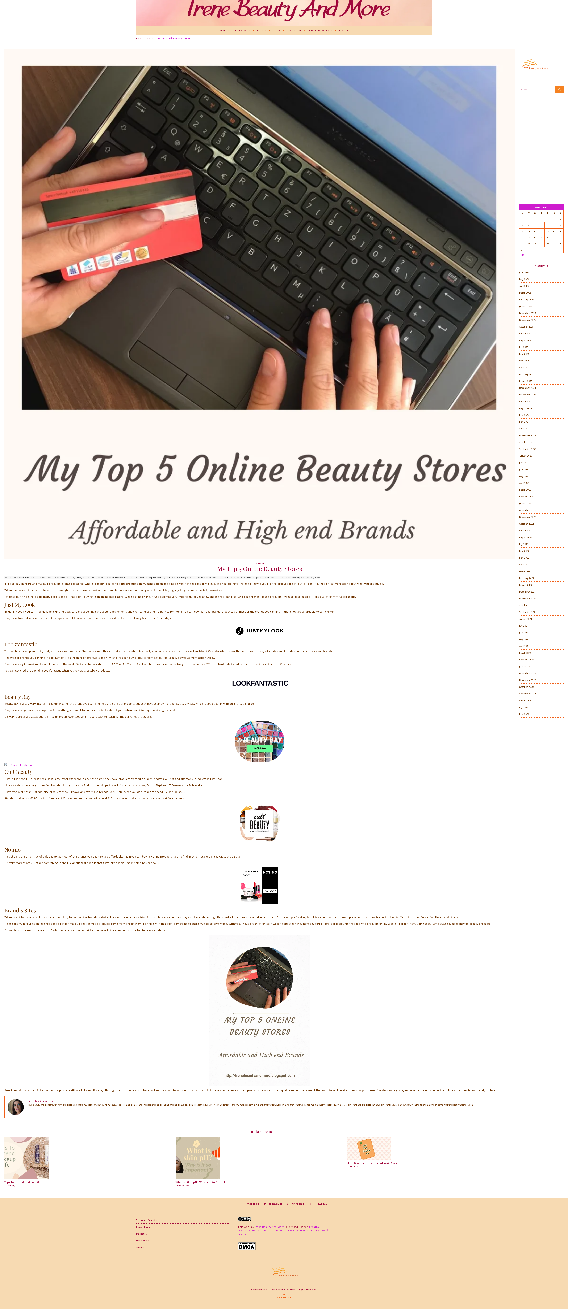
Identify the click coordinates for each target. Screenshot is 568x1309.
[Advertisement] (541, 144)
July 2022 (524, 544)
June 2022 (524, 550)
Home (222, 30)
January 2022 (525, 584)
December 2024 (527, 387)
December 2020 (527, 673)
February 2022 (526, 578)
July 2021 (524, 625)
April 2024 (524, 428)
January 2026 (525, 306)
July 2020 (524, 707)
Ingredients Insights (320, 30)
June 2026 (524, 272)
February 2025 (526, 374)
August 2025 (525, 340)
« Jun (521, 254)
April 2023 (524, 482)
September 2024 (528, 401)
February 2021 (526, 659)
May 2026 (524, 279)
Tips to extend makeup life (22, 1182)
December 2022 (527, 510)
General (149, 38)
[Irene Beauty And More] (284, 1271)
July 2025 (524, 347)
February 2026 (526, 299)
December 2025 (527, 313)
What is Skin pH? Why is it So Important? (203, 1182)
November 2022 (527, 516)
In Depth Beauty (241, 30)
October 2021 (526, 605)
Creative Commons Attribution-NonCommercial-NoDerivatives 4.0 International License (283, 1230)
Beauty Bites (294, 30)
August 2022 (525, 537)
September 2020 (528, 693)
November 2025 (527, 319)
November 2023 (527, 435)
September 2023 (528, 448)
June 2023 (524, 469)
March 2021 (525, 652)
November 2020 (527, 680)
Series (276, 30)
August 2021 (525, 618)
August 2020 (525, 700)
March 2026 (525, 292)
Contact (343, 30)
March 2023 (525, 489)
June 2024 (524, 414)
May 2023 (524, 476)
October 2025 (526, 326)
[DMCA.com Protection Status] (284, 1246)
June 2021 (524, 632)
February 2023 (526, 496)
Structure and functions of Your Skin (372, 1163)
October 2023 (526, 442)
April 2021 (524, 646)
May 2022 (524, 557)
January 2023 (525, 503)
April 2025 (524, 367)
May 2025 (524, 360)
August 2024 (525, 408)
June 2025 (524, 353)
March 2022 (525, 571)
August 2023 (525, 455)
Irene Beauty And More (42, 1101)
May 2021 (524, 639)
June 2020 (524, 713)
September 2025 (528, 333)
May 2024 (524, 421)
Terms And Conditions (147, 1220)
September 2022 (528, 530)
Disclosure (141, 1233)
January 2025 (525, 381)
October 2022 (526, 523)
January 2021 (525, 666)
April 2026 (524, 285)
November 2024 (527, 394)
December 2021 (527, 591)
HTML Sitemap (143, 1240)
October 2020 (526, 686)
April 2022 (524, 564)
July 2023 (524, 462)
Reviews (261, 30)
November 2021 (527, 598)
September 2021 (528, 612)
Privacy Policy (143, 1226)
